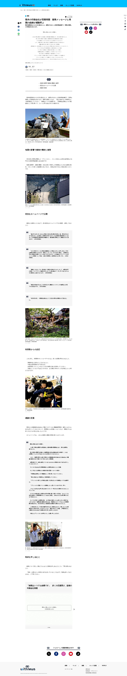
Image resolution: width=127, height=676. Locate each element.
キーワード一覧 (68, 669)
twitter (27, 69)
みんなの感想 (69, 16)
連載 (61, 5)
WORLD (79, 5)
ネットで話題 (70, 5)
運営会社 (88, 669)
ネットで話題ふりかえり (48, 69)
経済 (31, 69)
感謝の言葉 (43, 88)
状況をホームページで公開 (48, 85)
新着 (49, 5)
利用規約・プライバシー (92, 671)
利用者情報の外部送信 (91, 672)
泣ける (35, 69)
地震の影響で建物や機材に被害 (49, 83)
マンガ (55, 5)
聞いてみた (40, 69)
